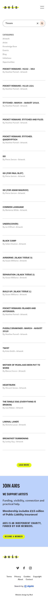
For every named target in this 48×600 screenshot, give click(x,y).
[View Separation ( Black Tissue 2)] (24, 277)
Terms (9, 577)
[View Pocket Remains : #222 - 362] (24, 72)
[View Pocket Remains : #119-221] (24, 89)
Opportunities (8, 62)
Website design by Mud (24, 595)
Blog (5, 54)
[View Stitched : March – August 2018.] (24, 105)
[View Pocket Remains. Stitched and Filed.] (24, 122)
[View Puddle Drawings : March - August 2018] (24, 333)
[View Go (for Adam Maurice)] (24, 193)
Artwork (6, 39)
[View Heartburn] (24, 388)
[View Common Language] (24, 210)
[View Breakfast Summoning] (24, 441)
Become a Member (14, 537)
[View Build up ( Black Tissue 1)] (24, 294)
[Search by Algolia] (24, 586)
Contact (29, 580)
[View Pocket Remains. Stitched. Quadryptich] (24, 141)
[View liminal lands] (24, 424)
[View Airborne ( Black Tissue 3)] (24, 260)
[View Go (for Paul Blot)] (24, 176)
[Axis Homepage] (11, 7)
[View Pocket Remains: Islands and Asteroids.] (24, 313)
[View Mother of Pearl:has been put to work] (24, 369)
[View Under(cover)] (24, 227)
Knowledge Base (10, 47)
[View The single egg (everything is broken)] (24, 406)
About (20, 580)
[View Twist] (24, 351)
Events (6, 51)
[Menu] (42, 7)
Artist (5, 43)
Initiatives (7, 58)
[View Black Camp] (24, 243)
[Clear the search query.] (37, 23)
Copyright (37, 577)
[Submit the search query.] (42, 23)
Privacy (17, 577)
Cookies (27, 577)
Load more (24, 465)
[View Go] (24, 159)
